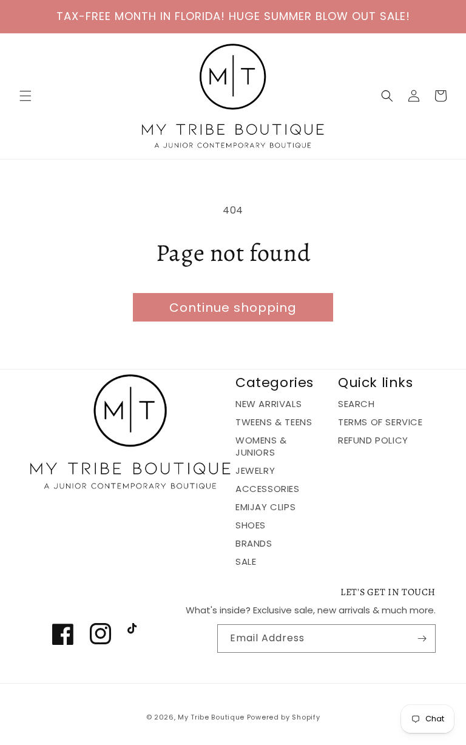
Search (356, 404)
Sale (245, 561)
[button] (25, 96)
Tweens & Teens (273, 422)
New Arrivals (268, 404)
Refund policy (373, 440)
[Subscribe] (421, 638)
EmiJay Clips (265, 507)
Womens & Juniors (261, 446)
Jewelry (255, 470)
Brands (253, 543)
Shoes (250, 525)
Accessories (267, 488)
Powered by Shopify (283, 717)
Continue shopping (233, 307)
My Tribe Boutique (212, 717)
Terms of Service (380, 422)
